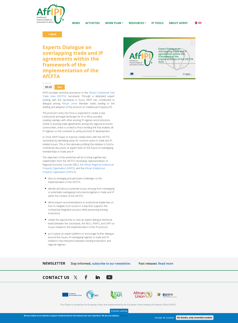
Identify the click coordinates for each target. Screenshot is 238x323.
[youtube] (109, 277)
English (196, 22)
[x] (76, 277)
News (76, 23)
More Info (123, 316)
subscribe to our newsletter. (111, 263)
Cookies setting (119, 311)
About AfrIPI (178, 23)
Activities (92, 23)
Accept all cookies (164, 317)
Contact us (56, 277)
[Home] (52, 14)
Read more (165, 263)
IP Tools (157, 23)
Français (200, 22)
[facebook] (86, 277)
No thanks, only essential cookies (194, 317)
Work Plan (113, 23)
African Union (69, 103)
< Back (52, 34)
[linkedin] (98, 277)
